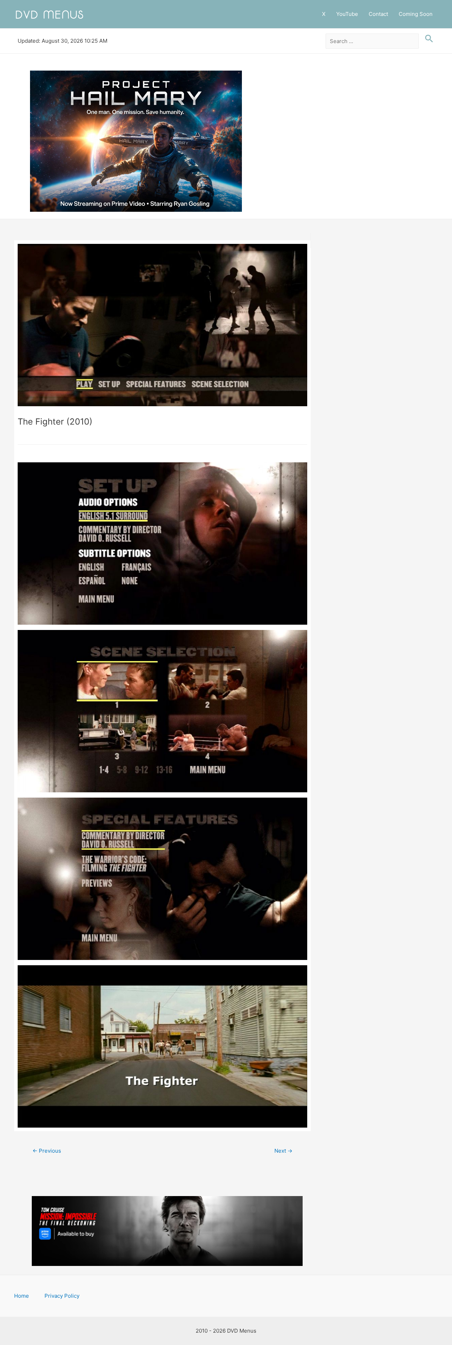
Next (283, 1150)
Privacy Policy (61, 1295)
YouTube (347, 14)
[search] (372, 41)
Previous (46, 1150)
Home (21, 1295)
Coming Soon (416, 14)
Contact (378, 14)
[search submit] (427, 38)
